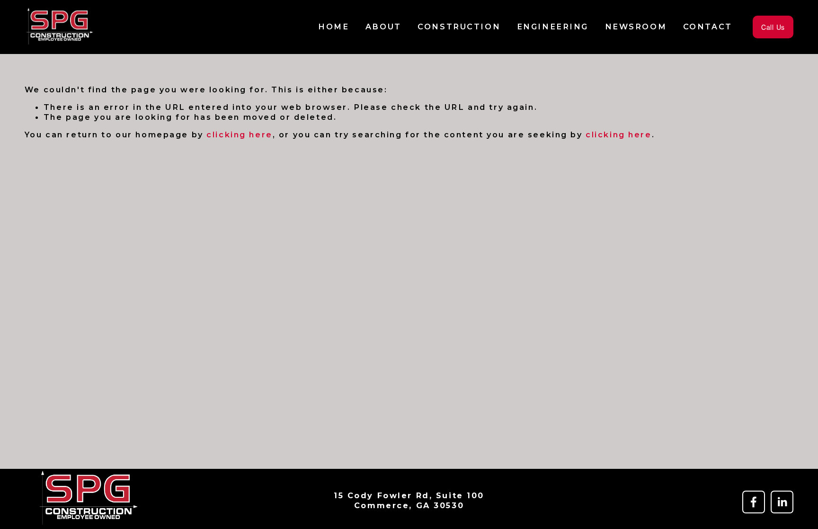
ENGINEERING (552, 26)
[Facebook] (753, 502)
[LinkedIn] (782, 502)
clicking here (239, 134)
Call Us (773, 27)
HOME (333, 26)
